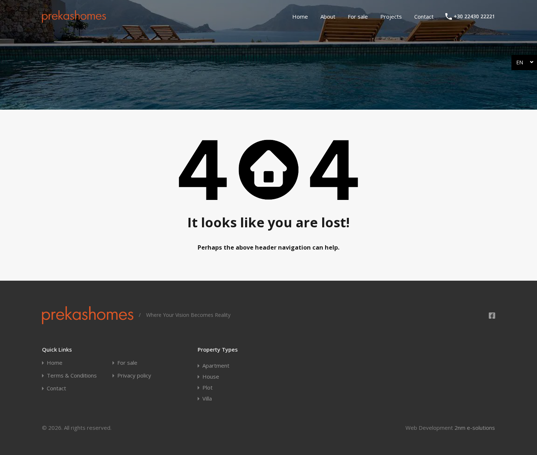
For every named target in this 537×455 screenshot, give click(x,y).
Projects (391, 16)
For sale (358, 16)
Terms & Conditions (72, 375)
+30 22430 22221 (474, 17)
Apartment (215, 365)
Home (300, 16)
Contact (424, 16)
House (210, 376)
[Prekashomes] (74, 19)
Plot (207, 387)
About (327, 16)
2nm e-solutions (474, 427)
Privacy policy (134, 375)
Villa (207, 398)
